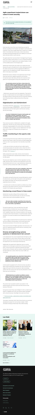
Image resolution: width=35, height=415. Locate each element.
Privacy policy (5, 400)
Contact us (6, 378)
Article (10, 17)
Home (4, 6)
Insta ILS (13, 151)
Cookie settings (6, 381)
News (8, 360)
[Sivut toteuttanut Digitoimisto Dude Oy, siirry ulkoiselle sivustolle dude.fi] (5, 411)
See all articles (6, 362)
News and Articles (11, 6)
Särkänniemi (17, 105)
